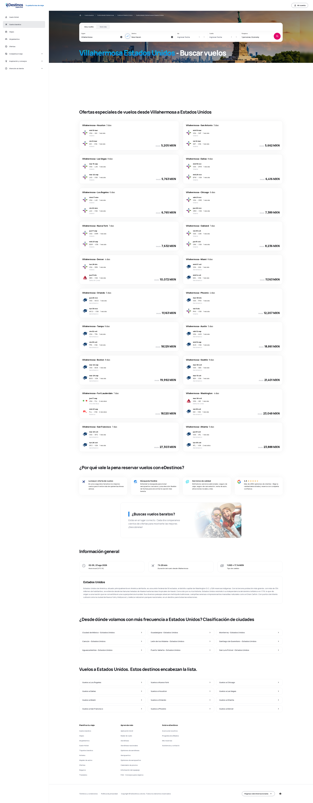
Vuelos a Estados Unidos (125, 15)
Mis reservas (167, 741)
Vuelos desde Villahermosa (105, 15)
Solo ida (103, 27)
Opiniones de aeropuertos (131, 760)
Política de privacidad (109, 794)
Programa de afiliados (170, 736)
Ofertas (82, 765)
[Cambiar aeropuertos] (127, 36)
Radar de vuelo (126, 736)
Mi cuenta (301, 5)
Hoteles (82, 755)
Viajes (81, 736)
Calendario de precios (129, 765)
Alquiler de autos (85, 760)
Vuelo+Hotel (84, 745)
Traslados (83, 775)
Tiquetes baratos (86, 750)
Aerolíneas (125, 741)
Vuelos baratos (89, 15)
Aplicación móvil (127, 731)
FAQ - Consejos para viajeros (132, 775)
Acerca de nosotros (170, 731)
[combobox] (100, 37)
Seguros (82, 770)
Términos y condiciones (88, 794)
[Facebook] (280, 793)
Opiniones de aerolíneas (130, 750)
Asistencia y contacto (170, 745)
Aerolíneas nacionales (129, 745)
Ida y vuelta (88, 27)
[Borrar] (121, 37)
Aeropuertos (126, 755)
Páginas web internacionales (256, 794)
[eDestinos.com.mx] (80, 15)
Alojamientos (84, 741)
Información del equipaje (130, 770)
